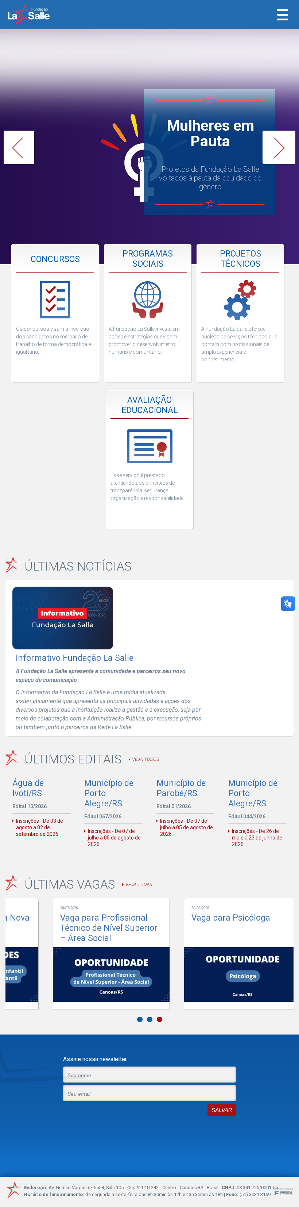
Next (279, 147)
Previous (20, 147)
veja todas (138, 884)
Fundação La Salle (38, 16)
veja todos (145, 759)
